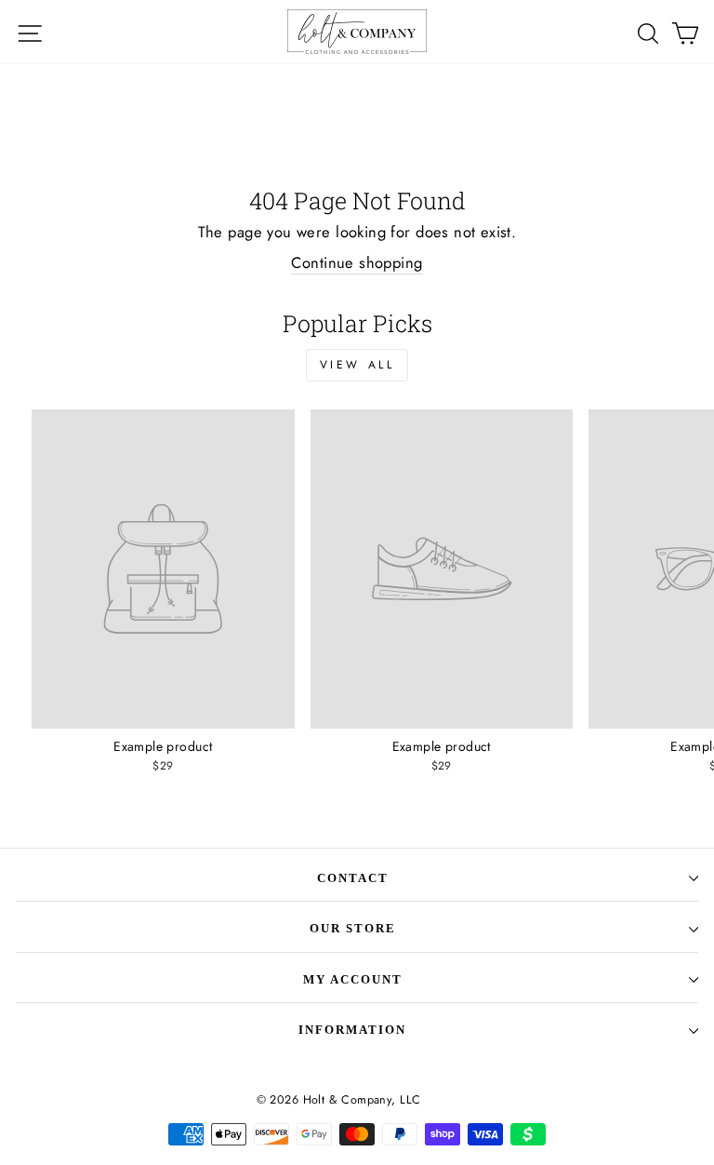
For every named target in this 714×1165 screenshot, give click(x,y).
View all (357, 364)
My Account (353, 979)
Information (352, 1030)
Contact (353, 878)
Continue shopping (356, 263)
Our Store (353, 928)
